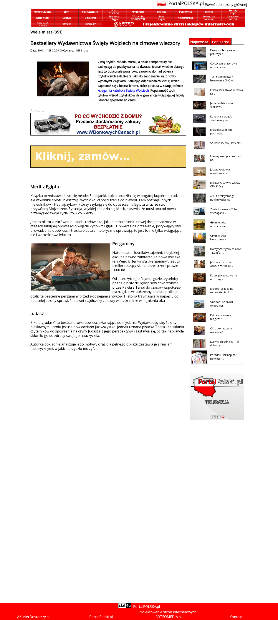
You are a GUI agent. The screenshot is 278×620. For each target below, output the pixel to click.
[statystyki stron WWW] (124, 606)
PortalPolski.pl (101, 616)
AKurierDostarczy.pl (33, 616)
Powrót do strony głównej (226, 4)
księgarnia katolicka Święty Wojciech (123, 90)
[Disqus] (106, 431)
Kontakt (236, 616)
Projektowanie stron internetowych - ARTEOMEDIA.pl (169, 614)
